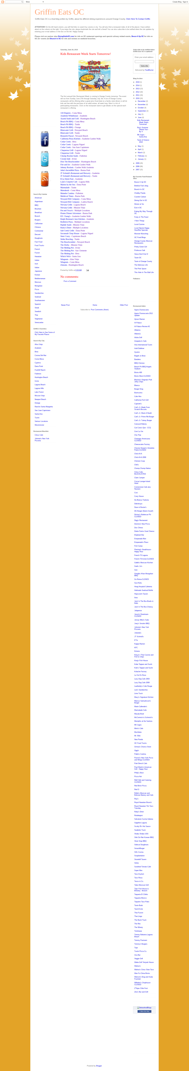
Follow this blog (144, 1011)
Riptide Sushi (65, 225)
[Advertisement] (94, 295)
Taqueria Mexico (140, 898)
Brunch (37, 216)
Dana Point (39, 366)
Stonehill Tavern (140, 859)
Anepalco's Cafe (140, 341)
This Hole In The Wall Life (144, 272)
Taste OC (137, 258)
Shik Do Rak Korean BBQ (144, 837)
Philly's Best (139, 773)
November (142, 104)
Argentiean (39, 201)
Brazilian (38, 209)
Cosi (136, 493)
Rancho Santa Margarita (44, 407)
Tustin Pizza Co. (140, 951)
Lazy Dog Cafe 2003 (142, 679)
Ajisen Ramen (139, 319)
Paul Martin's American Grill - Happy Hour (142, 768)
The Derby (64, 245)
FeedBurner (149, 70)
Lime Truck (138, 693)
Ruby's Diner (65, 228)
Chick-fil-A (138, 454)
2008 (138, 166)
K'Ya (136, 640)
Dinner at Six (139, 204)
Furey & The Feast (141, 217)
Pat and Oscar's (66, 210)
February (141, 156)
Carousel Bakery (140, 424)
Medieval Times (66, 196)
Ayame (137, 352)
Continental (39, 231)
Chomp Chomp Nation (142, 468)
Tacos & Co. (139, 881)
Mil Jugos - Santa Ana (142, 136)
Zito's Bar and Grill (141, 992)
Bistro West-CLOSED (142, 376)
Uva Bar (137, 955)
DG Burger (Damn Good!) (143, 511)
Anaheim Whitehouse (69, 116)
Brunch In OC (55, 39)
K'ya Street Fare (67, 179)
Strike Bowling (66, 239)
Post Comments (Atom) (100, 310)
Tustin (37, 418)
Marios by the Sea (67, 184)
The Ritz (137, 924)
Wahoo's (137, 966)
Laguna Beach (40, 385)
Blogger (99, 1066)
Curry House (139, 496)
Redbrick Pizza (66, 222)
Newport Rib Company (70, 199)
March (140, 153)
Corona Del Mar (40, 355)
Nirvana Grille (66, 205)
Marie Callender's (140, 706)
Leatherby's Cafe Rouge (143, 686)
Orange (37, 403)
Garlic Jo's (138, 566)
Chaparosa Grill (66, 150)
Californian (39, 224)
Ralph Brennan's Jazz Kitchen (72, 219)
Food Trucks (39, 245)
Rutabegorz (138, 815)
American (38, 198)
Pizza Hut (138, 776)
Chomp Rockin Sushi (69, 156)
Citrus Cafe (39, 435)
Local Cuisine (139, 224)
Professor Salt (139, 250)
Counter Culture (140, 197)
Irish (36, 264)
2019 (138, 82)
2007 (138, 170)
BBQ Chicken (139, 363)
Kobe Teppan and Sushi (143, 664)
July (139, 114)
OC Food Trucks (140, 743)
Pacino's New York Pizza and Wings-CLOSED (143, 759)
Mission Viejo (40, 396)
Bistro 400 (138, 372)
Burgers (37, 220)
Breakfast (38, 212)
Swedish (38, 311)
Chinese (38, 227)
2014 (138, 85)
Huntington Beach (41, 377)
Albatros (137, 330)
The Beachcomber (67, 242)
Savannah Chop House (69, 233)
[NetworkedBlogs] (144, 1008)
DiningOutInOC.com (66, 36)
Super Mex (138, 870)
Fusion (37, 253)
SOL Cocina (138, 852)
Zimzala (63, 265)
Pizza (37, 289)
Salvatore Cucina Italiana (143, 819)
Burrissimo (138, 393)
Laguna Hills (39, 388)
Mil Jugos (138, 725)
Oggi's (136, 750)
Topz (136, 948)
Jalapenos (138, 610)
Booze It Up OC (138, 36)
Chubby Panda (139, 193)
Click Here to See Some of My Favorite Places (45, 333)
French (37, 249)
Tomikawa (138, 931)
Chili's (136, 465)
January (141, 159)
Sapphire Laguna (140, 823)
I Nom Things (139, 221)
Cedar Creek (65, 142)
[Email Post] (87, 270)
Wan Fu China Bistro (142, 973)
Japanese (38, 271)
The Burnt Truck (140, 920)
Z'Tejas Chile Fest (141, 988)
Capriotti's (138, 404)
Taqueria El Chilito (141, 894)
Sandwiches (39, 293)
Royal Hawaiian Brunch (143, 802)
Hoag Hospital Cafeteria (143, 587)
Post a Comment (70, 281)
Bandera (137, 359)
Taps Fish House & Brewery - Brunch (141, 890)
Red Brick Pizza (140, 786)
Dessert (37, 234)
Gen (135, 570)
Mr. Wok (137, 736)
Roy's (136, 799)
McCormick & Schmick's (143, 717)
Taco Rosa (138, 878)
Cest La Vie (138, 431)
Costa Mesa (39, 359)
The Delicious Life (141, 265)
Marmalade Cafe (140, 710)
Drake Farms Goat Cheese (144, 531)
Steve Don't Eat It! (141, 254)
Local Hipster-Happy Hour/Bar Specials (141, 229)
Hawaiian (38, 256)
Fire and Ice (65, 165)
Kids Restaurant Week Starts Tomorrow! (143, 122)
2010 (138, 98)
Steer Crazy (65, 236)
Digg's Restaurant (140, 520)
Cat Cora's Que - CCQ (142, 428)
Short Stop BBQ (140, 841)
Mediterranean (40, 278)
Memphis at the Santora (143, 721)
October (141, 108)
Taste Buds (138, 905)
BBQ (36, 205)
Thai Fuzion (138, 913)
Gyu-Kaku (138, 583)
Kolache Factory (140, 671)
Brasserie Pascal (67, 136)
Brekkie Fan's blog (141, 186)
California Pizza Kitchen (70, 139)
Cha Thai (137, 435)
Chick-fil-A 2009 (140, 457)
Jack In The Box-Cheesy (143, 607)
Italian (37, 267)
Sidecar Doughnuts (141, 845)
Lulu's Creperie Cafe (68, 182)
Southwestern (40, 300)
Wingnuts (64, 259)
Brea (36, 352)
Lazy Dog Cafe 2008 (142, 683)
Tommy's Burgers (140, 944)
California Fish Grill (141, 400)
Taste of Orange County (143, 261)
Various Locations (41, 421)
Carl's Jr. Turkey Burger (143, 420)
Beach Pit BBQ (66, 121)
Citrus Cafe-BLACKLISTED (140, 473)
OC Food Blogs (140, 237)
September (142, 111)
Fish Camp (138, 546)
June (140, 117)
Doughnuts (39, 238)
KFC (136, 648)
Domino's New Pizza (142, 524)
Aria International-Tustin (143, 345)
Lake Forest (39, 392)
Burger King (138, 389)
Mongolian (38, 286)
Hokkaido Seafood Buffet (143, 590)
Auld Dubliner (139, 348)
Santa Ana (38, 414)
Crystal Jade (65, 159)
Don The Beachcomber (69, 162)
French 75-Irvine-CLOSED (144, 559)
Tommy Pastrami (140, 940)
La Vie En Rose (140, 675)
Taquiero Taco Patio (141, 902)
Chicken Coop (139, 461)
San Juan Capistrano (42, 410)
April (140, 149)
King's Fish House (141, 660)
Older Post (124, 305)
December (142, 101)
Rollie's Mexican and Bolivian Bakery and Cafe (143, 794)
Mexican (38, 282)
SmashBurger (139, 848)
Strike (136, 863)
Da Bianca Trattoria (141, 500)
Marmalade (65, 187)
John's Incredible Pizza (69, 170)
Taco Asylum (139, 874)
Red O (136, 789)
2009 (138, 163)
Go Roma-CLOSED (141, 579)
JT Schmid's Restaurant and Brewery (75, 173)
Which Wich (65, 256)
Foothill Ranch (40, 370)
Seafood (38, 297)
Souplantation (139, 856)
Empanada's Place (141, 542)
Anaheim (38, 348)
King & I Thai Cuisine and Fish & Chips (143, 656)
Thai (36, 315)
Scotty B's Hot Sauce (142, 826)
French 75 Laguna (141, 555)
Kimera (137, 651)
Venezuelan (39, 322)
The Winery (138, 927)
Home (95, 305)
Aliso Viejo (39, 344)
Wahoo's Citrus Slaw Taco (144, 970)
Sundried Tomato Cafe (142, 867)
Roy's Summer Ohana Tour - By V (143, 129)
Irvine (37, 381)
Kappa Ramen (139, 644)
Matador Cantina (67, 193)
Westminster (39, 425)
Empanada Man (140, 539)
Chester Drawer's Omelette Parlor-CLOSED (144, 449)
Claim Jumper (139, 478)
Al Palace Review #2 (142, 326)
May (140, 146)
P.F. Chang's (65, 216)
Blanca (137, 385)
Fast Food (38, 242)
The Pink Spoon (140, 269)
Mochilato (138, 732)
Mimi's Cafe (138, 728)
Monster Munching (141, 234)
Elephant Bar (139, 535)
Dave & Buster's (140, 507)
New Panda (138, 739)
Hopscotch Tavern (141, 594)
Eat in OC (138, 208)
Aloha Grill (138, 337)
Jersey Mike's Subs (141, 620)
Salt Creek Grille (67, 231)
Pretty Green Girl (140, 247)
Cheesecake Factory (142, 444)
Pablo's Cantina (140, 754)
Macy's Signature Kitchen (143, 697)
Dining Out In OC (140, 200)
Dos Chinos (138, 528)
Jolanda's (137, 633)
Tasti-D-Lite (138, 909)
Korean (37, 275)
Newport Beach (40, 399)
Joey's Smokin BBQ (141, 623)
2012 (138, 92)
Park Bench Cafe (140, 763)
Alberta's (137, 334)
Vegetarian (39, 319)
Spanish (38, 304)
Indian (37, 260)
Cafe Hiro (137, 396)
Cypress (38, 363)
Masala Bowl (139, 714)
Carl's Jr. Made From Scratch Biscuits (142, 408)
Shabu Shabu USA (141, 834)
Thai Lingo (138, 916)
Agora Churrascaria (141, 310)
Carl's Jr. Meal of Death (143, 413)
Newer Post (65, 305)
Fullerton (38, 374)
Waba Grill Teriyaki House (144, 962)
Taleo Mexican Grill (141, 885)
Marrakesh (64, 190)
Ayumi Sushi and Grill (69, 119)
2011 (138, 95)
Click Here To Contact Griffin (138, 19)
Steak (37, 308)
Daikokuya (138, 504)
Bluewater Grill (66, 130)
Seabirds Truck (140, 830)
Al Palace (138, 323)
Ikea (136, 598)
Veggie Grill (138, 959)
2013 (138, 89)
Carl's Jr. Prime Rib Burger (144, 417)
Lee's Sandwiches (141, 690)
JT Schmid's (139, 637)
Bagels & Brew (139, 356)
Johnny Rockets (66, 167)
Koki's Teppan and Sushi (143, 668)
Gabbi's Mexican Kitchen (143, 563)
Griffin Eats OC (59, 12)
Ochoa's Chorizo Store (142, 747)
